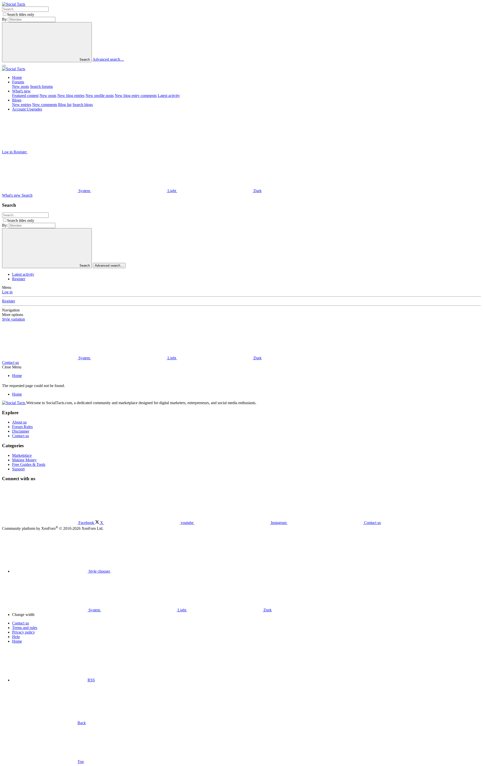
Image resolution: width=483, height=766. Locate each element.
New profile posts (100, 95)
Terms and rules (24, 627)
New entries (21, 104)
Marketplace (22, 455)
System (84, 191)
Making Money (24, 460)
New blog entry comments (136, 95)
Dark (257, 191)
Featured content (25, 95)
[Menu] (4, 65)
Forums (18, 82)
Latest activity (169, 95)
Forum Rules (22, 427)
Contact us (10, 362)
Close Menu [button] (11, 367)
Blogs (16, 100)
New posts (20, 86)
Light (172, 191)
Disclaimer (20, 431)
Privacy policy (23, 632)
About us (19, 422)
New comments (44, 104)
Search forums (41, 86)
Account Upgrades (27, 109)
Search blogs (82, 104)
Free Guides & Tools (28, 464)
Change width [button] (23, 614)
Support (18, 469)
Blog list (64, 104)
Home (17, 77)
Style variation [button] (13, 319)
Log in (7, 292)
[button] (65, 152)
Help (16, 637)
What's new (21, 91)
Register (18, 279)
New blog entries (71, 95)
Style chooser (99, 571)
